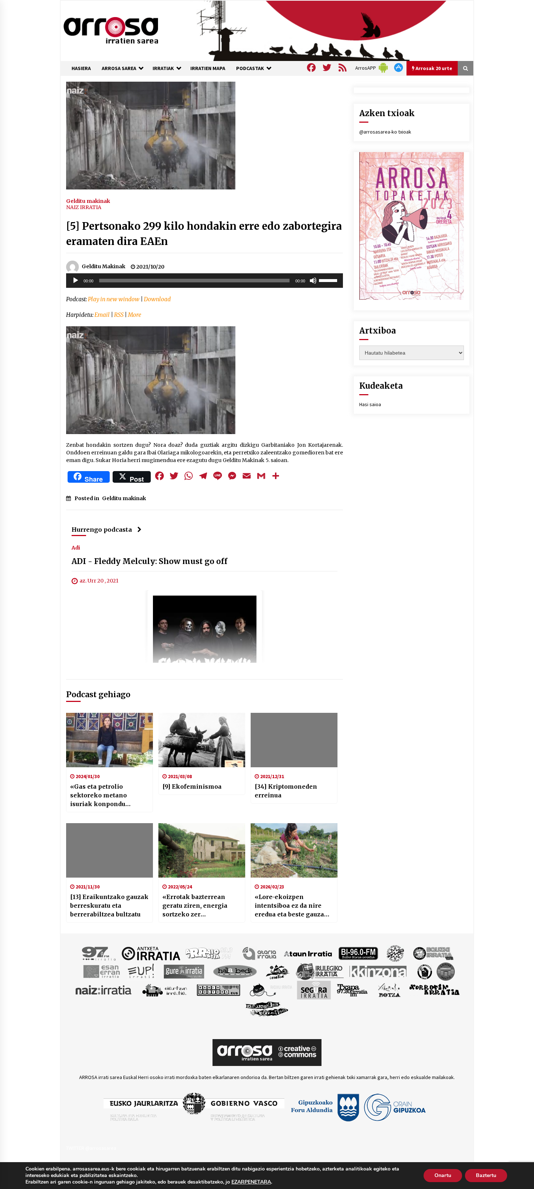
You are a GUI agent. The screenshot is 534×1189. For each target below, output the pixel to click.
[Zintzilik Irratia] (267, 1008)
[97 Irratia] (99, 953)
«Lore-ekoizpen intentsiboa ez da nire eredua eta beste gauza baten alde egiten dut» (289, 906)
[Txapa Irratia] (352, 989)
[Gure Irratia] (184, 971)
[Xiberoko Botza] (388, 989)
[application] (204, 280)
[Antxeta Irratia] (151, 953)
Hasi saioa (370, 404)
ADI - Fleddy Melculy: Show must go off (149, 562)
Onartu (442, 1175)
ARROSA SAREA (119, 68)
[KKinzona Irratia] (378, 971)
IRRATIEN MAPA (207, 68)
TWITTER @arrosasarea (91, 1148)
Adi (76, 548)
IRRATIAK (163, 68)
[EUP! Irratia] (141, 971)
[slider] (329, 279)
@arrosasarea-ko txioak (385, 131)
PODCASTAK (250, 68)
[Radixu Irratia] (270, 989)
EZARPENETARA (251, 1182)
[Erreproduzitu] (75, 280)
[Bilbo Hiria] (358, 953)
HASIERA (81, 68)
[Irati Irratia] (278, 971)
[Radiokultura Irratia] (218, 989)
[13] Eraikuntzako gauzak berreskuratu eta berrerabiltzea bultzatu (109, 905)
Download (157, 299)
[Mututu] (313, 280)
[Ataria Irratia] (260, 953)
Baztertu (486, 1175)
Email (102, 314)
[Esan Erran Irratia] (101, 971)
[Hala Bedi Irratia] (235, 971)
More (134, 314)
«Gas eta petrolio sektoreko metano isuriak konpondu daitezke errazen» (98, 795)
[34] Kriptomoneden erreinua (286, 791)
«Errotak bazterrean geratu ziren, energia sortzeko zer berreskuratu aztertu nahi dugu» (194, 906)
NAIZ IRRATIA (83, 207)
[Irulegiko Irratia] (319, 971)
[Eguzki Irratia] (432, 953)
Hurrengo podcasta (102, 529)
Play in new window (113, 299)
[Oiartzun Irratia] (164, 989)
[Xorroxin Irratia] (434, 989)
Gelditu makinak (88, 201)
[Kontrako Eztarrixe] (424, 971)
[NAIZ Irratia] (104, 989)
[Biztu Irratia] (395, 953)
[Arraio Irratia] (209, 953)
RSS (119, 314)
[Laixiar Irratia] (446, 971)
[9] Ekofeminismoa (192, 786)
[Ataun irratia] (308, 953)
